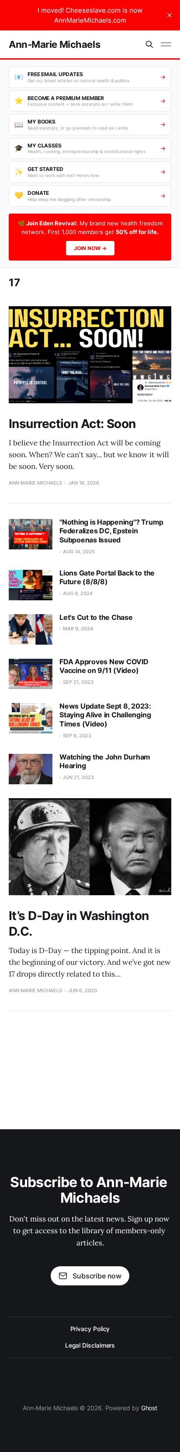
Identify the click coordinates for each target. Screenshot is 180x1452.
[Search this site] (149, 44)
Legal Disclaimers (90, 1345)
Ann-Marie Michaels (54, 44)
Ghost (149, 1408)
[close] (170, 15)
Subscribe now (97, 1275)
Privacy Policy (90, 1328)
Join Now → (90, 248)
